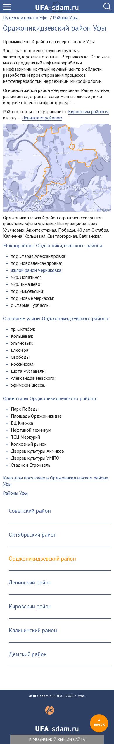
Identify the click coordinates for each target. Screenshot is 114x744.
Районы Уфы (15, 493)
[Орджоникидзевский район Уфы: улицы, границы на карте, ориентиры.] (57, 168)
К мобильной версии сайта (57, 739)
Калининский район (33, 630)
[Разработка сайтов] (49, 713)
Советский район (30, 510)
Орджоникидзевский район (42, 558)
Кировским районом (88, 111)
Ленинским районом (42, 117)
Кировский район (30, 606)
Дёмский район (28, 654)
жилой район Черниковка (36, 270)
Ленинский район (30, 582)
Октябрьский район (33, 534)
